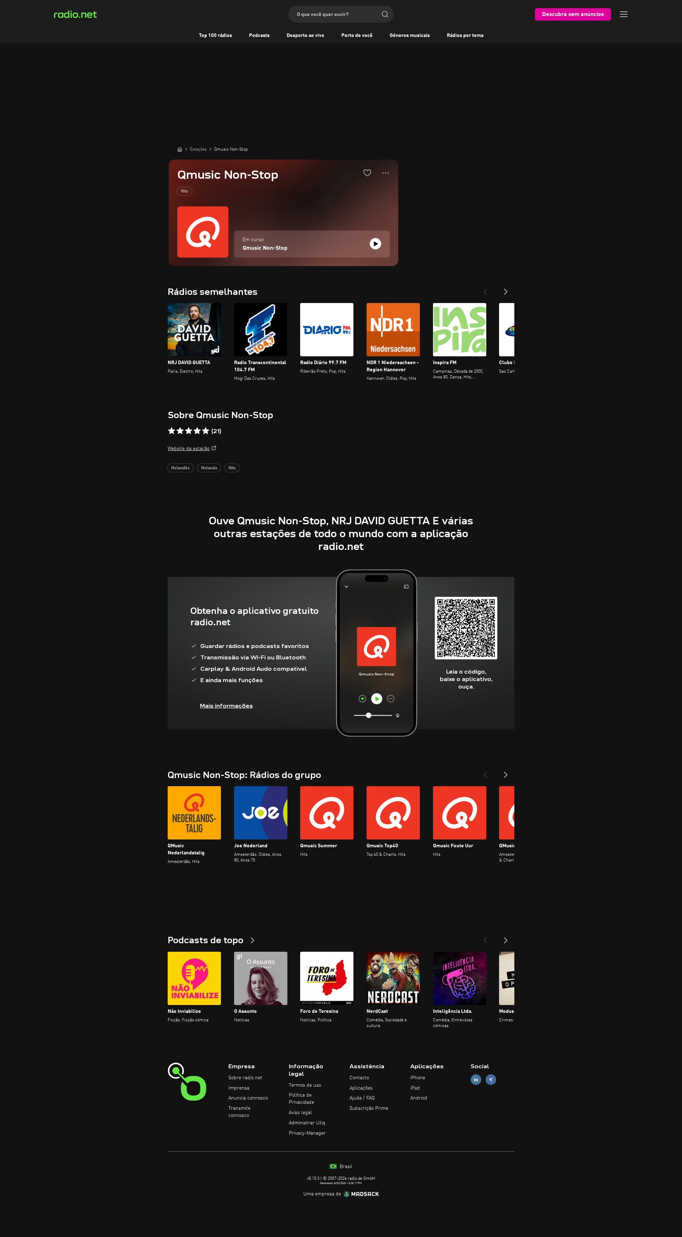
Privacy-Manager (307, 1133)
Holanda (209, 468)
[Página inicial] (180, 149)
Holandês (180, 468)
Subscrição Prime (369, 1108)
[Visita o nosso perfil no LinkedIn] (476, 1079)
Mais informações (226, 705)
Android (418, 1098)
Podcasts (259, 35)
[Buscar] (385, 14)
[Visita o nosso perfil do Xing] (491, 1079)
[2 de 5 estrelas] (180, 431)
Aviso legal (300, 1112)
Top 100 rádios (215, 35)
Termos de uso (305, 1085)
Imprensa (238, 1088)
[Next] (505, 288)
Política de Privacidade (301, 1099)
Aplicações (361, 1088)
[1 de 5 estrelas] (171, 431)
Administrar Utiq (307, 1122)
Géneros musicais (410, 35)
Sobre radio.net (245, 1077)
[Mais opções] (385, 173)
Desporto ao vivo (305, 35)
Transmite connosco (239, 1112)
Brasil (345, 1166)
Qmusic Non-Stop (265, 248)
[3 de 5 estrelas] (188, 431)
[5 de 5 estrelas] (205, 431)
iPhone (417, 1077)
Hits (184, 191)
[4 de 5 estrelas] (197, 431)
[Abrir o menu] (623, 14)
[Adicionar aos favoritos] (367, 172)
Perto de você (357, 35)
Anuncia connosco (248, 1098)
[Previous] (485, 288)
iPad (415, 1088)
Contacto (359, 1077)
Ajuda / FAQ (362, 1098)
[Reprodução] (375, 243)
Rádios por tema (465, 35)
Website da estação (189, 448)
